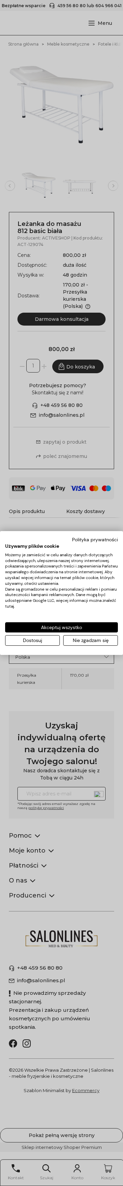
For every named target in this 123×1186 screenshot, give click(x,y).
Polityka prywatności (95, 540)
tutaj (9, 606)
